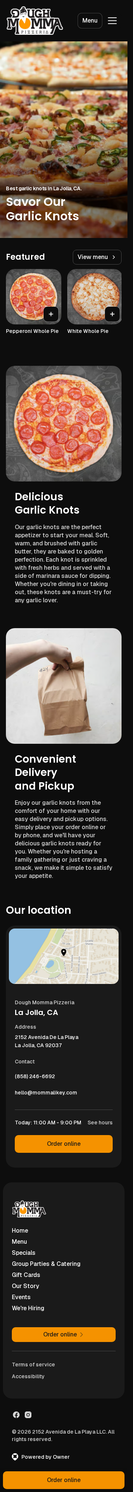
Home (20, 1230)
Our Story (25, 1286)
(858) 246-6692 (35, 1078)
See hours (100, 1122)
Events (21, 1297)
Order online (64, 1144)
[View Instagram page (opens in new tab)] (28, 1414)
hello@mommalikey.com (46, 1094)
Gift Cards (26, 1275)
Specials (23, 1253)
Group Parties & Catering (46, 1264)
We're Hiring (28, 1308)
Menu (90, 20)
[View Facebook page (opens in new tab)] (16, 1414)
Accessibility (28, 1376)
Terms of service (33, 1364)
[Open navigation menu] (112, 20)
